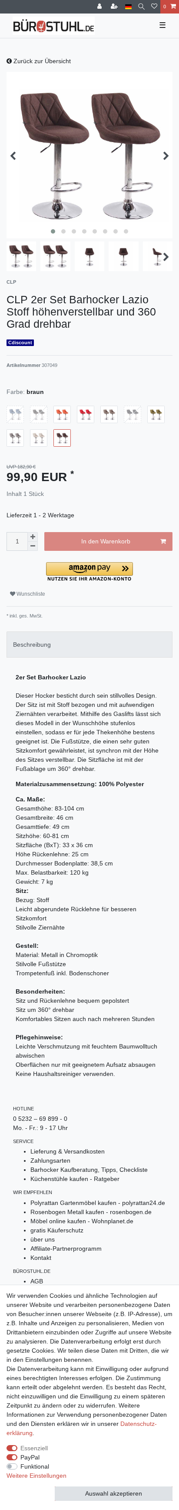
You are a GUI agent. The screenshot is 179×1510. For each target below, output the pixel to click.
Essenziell (34, 1448)
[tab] (89, 644)
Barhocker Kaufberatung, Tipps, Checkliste (89, 1169)
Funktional (34, 1466)
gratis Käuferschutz (56, 1230)
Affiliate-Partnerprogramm (66, 1248)
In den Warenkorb (105, 541)
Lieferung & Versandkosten (67, 1151)
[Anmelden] (100, 7)
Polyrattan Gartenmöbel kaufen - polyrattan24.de (97, 1202)
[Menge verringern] (32, 546)
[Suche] (141, 7)
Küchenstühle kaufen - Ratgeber (74, 1178)
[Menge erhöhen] (32, 537)
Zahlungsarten (50, 1160)
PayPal (30, 1457)
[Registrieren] (115, 7)
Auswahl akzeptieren (113, 1493)
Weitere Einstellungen (36, 1475)
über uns (42, 1239)
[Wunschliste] (154, 7)
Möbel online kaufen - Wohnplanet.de (81, 1221)
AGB (36, 1281)
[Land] (128, 7)
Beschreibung (32, 644)
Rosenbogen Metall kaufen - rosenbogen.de (91, 1211)
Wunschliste (30, 594)
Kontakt (40, 1257)
